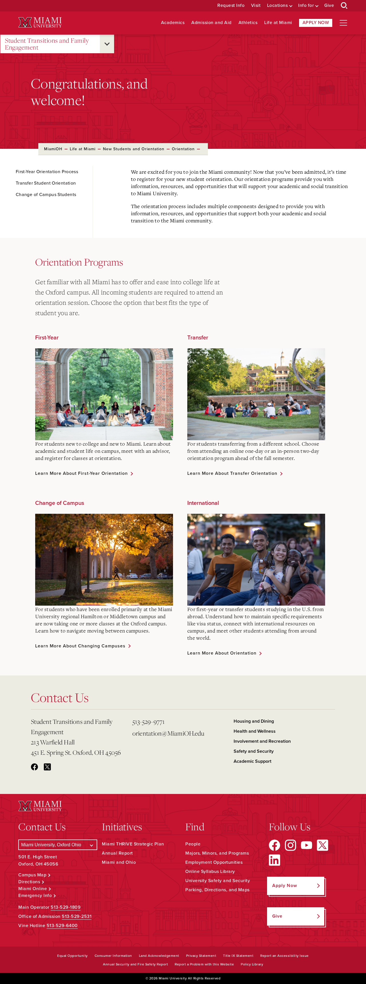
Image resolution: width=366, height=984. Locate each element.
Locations (277, 5)
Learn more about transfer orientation (232, 473)
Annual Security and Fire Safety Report (135, 964)
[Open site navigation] (343, 23)
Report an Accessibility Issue (284, 956)
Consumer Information (113, 956)
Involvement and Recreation (262, 741)
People (192, 844)
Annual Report (117, 853)
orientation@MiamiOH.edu (168, 733)
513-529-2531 (77, 916)
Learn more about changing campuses (80, 646)
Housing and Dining (254, 721)
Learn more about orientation (221, 653)
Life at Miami (278, 22)
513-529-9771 (148, 721)
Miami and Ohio (119, 862)
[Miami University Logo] (40, 22)
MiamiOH (53, 149)
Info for (306, 5)
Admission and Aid (211, 22)
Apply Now (316, 22)
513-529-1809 (66, 907)
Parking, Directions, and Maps (217, 890)
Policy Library (252, 964)
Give (329, 5)
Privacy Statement (201, 956)
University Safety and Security (217, 881)
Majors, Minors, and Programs (217, 853)
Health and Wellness (255, 731)
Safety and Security (254, 751)
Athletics (248, 22)
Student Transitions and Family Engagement (47, 44)
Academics (173, 22)
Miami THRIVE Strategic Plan (133, 844)
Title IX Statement (238, 956)
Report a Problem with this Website (204, 964)
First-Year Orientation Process (47, 172)
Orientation (183, 149)
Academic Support (252, 761)
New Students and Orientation (133, 149)
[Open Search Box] (344, 5)
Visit (256, 5)
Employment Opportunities (213, 862)
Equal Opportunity (72, 956)
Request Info (230, 5)
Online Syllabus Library (210, 871)
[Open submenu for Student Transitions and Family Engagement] (107, 44)
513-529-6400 (62, 925)
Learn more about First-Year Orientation (81, 473)
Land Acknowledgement (159, 956)
